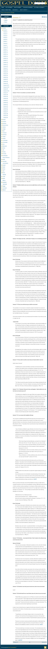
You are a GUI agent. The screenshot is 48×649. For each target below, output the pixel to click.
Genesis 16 (6, 58)
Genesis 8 (5, 43)
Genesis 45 (6, 108)
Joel (3, 170)
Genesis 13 (6, 52)
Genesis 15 (6, 56)
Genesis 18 (6, 62)
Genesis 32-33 (6, 87)
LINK (34, 479)
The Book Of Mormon (27, 7)
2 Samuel (4, 134)
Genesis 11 (6, 49)
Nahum (4, 180)
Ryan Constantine (12, 647)
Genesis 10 (6, 47)
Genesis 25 (6, 75)
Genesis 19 (6, 64)
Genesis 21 (6, 68)
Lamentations (5, 163)
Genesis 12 (6, 50)
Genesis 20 (6, 66)
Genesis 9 (5, 45)
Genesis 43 (6, 104)
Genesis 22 (6, 69)
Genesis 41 (6, 100)
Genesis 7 (5, 41)
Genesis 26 (6, 77)
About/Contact (24, 9)
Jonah (4, 176)
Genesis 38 (6, 94)
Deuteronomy (5, 125)
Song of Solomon (6, 157)
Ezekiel (4, 165)
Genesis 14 (6, 54)
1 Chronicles (5, 140)
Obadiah (4, 174)
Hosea (4, 168)
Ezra (3, 144)
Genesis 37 (6, 92)
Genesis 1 (5, 30)
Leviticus (4, 121)
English (5, 18)
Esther (4, 148)
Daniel (4, 167)
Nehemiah (5, 146)
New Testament (17, 7)
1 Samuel (4, 132)
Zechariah (5, 188)
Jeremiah (4, 161)
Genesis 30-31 (6, 85)
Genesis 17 (6, 60)
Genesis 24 (6, 73)
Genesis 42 (6, 102)
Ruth (3, 130)
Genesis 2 (5, 31)
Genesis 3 (5, 33)
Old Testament (9, 7)
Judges (4, 128)
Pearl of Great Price (6, 9)
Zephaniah (5, 184)
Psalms (4, 151)
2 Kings (4, 138)
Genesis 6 (5, 39)
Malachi (4, 189)
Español (5, 20)
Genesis (12, 12)
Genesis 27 (6, 79)
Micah (4, 178)
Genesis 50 (6, 117)
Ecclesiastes (5, 155)
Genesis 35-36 (6, 90)
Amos (4, 172)
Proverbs (4, 153)
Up (29, 642)
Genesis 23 (6, 71)
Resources (15, 9)
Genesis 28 (6, 81)
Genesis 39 (6, 96)
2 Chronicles (5, 142)
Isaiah (4, 159)
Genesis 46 (6, 109)
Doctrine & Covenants (39, 7)
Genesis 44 (6, 106)
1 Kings (4, 136)
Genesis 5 (5, 37)
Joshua (4, 127)
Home (2, 7)
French (5, 22)
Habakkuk (4, 182)
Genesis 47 (6, 111)
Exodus (4, 119)
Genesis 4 (5, 35)
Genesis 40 (6, 98)
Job (3, 149)
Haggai (4, 186)
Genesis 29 (6, 83)
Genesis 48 (6, 113)
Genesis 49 (6, 115)
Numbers (4, 123)
